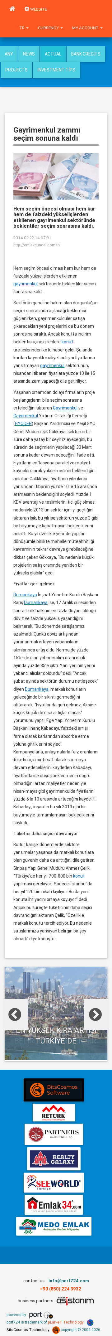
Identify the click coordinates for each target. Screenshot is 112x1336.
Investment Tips (56, 70)
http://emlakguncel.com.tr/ (36, 245)
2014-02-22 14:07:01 (32, 237)
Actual (53, 54)
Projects (16, 70)
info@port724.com (69, 1281)
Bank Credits (85, 54)
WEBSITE (38, 9)
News (29, 54)
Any (9, 54)
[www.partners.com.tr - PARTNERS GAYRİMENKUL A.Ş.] (54, 1134)
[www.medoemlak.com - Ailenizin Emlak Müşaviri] (53, 1226)
